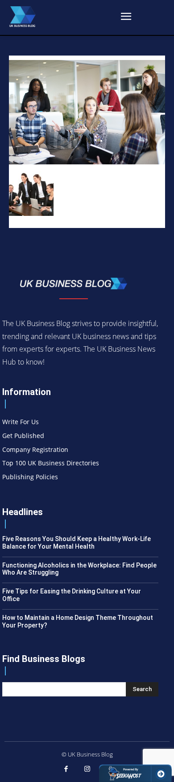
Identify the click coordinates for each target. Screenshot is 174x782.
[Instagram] (87, 769)
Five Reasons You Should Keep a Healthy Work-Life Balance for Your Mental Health (76, 542)
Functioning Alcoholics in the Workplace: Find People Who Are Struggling (79, 569)
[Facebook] (66, 769)
